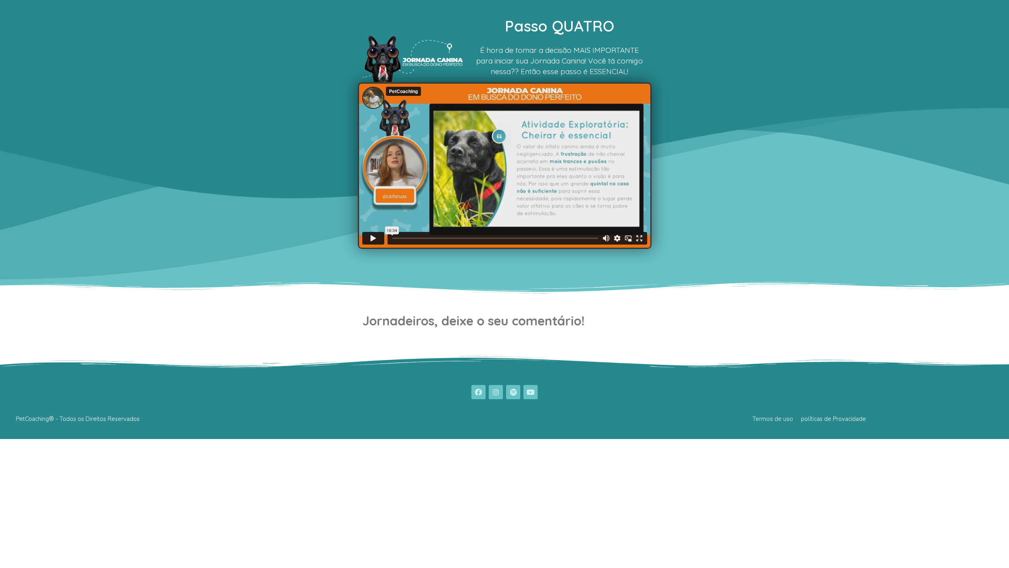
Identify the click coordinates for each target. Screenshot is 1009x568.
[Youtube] (530, 392)
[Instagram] (496, 392)
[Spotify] (513, 392)
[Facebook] (478, 392)
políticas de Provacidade (833, 419)
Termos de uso (772, 418)
